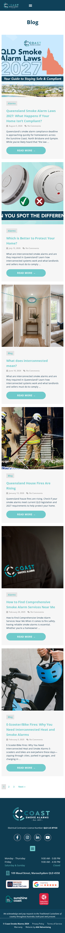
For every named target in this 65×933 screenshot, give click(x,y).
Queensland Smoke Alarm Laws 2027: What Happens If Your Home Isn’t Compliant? (31, 116)
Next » (22, 786)
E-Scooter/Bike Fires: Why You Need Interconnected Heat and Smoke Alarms (30, 729)
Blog (10, 353)
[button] (30, 5)
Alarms (12, 103)
